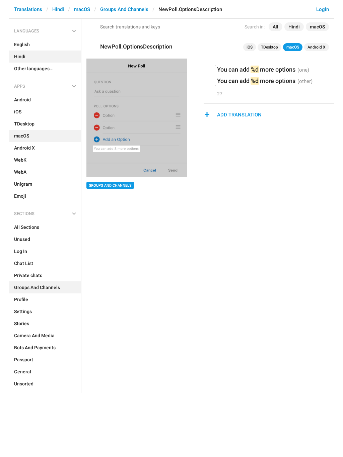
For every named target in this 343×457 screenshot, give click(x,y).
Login (322, 9)
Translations (28, 9)
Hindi (58, 9)
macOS (82, 9)
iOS (250, 47)
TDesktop (269, 47)
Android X (316, 47)
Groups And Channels (124, 9)
